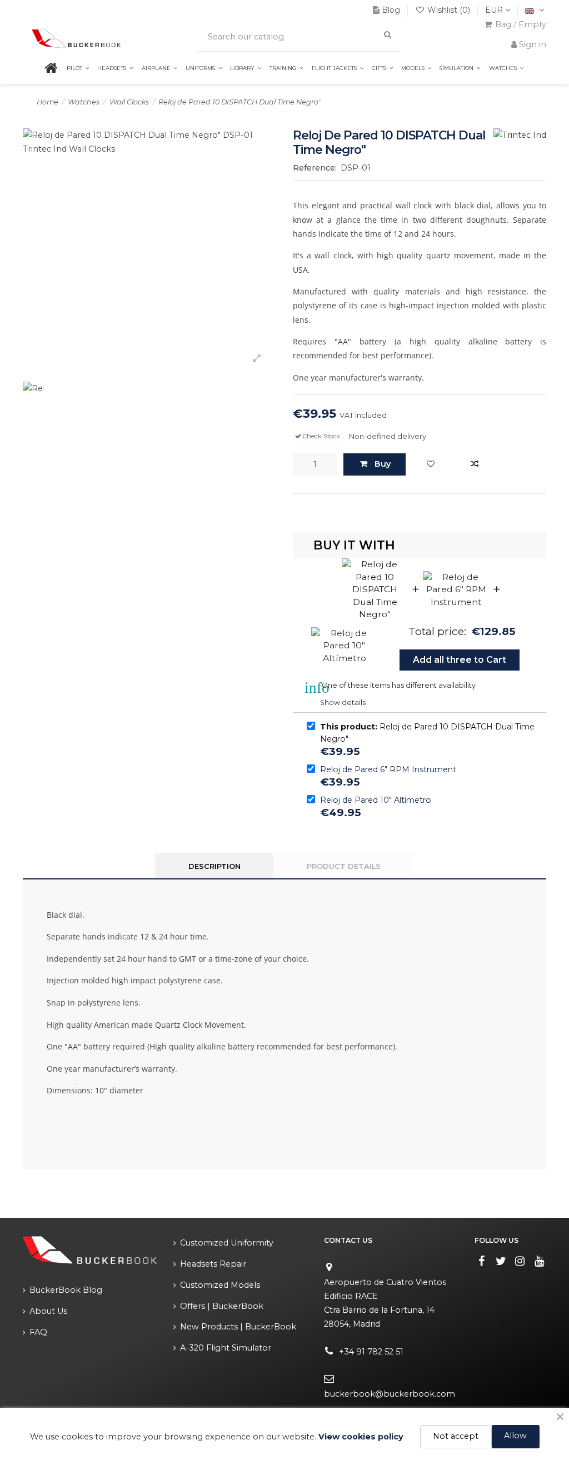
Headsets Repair (213, 1264)
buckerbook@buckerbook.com (389, 1394)
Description (214, 866)
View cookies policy (360, 1437)
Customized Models (220, 1285)
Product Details (344, 866)
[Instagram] (520, 1261)
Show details (343, 702)
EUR (495, 10)
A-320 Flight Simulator (225, 1348)
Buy (383, 464)
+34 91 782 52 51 (371, 1352)
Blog (391, 10)
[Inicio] (58, 68)
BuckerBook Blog (65, 1290)
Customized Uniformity (226, 1243)
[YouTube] (539, 1261)
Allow (515, 1436)
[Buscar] (387, 35)
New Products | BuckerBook (238, 1327)
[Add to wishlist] (431, 464)
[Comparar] (474, 464)
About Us (48, 1311)
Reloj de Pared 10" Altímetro (375, 800)
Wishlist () (448, 10)
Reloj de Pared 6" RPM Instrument (388, 769)
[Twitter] (500, 1261)
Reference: (315, 168)
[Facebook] (482, 1261)
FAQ (38, 1332)
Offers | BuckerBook (221, 1306)
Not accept (455, 1436)
